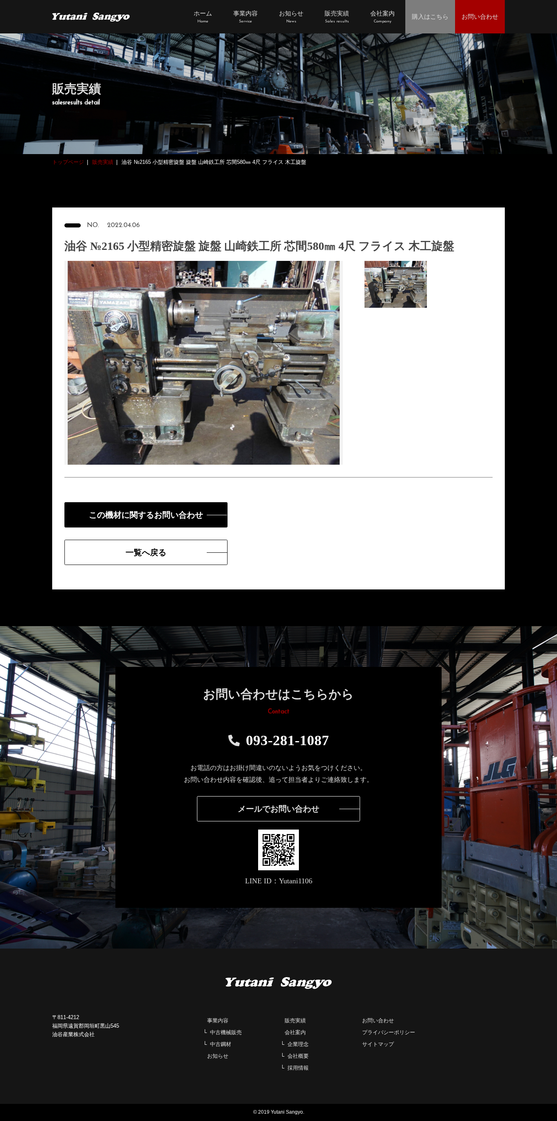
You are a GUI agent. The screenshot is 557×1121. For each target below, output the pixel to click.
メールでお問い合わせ (278, 808)
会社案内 (295, 1032)
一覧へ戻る (146, 552)
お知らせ (217, 1056)
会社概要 (298, 1056)
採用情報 (298, 1068)
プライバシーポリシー (388, 1032)
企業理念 (298, 1044)
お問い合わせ (378, 1020)
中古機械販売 (226, 1032)
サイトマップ (378, 1044)
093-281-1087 (287, 740)
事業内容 (217, 1020)
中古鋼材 (220, 1044)
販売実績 (295, 1020)
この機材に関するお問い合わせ (146, 514)
